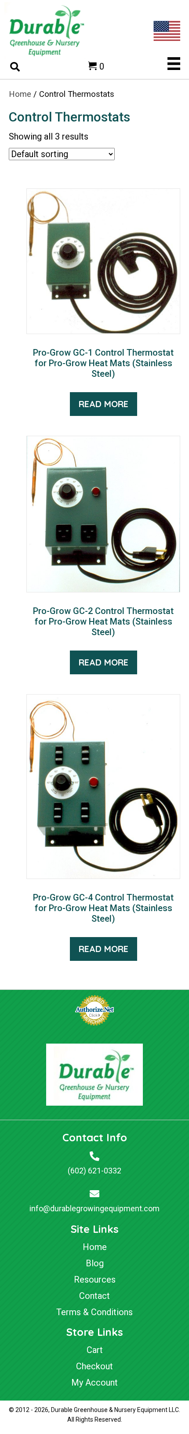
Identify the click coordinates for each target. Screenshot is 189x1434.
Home (20, 94)
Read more (103, 403)
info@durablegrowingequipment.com (94, 1208)
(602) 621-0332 (94, 1170)
